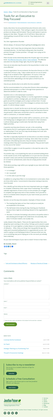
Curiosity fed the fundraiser (12, 340)
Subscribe (11, 373)
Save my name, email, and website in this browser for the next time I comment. (23, 320)
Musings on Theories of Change (39, 263)
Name (5, 301)
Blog (10, 12)
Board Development (22, 22)
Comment (6, 284)
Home (6, 12)
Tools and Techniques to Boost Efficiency (16, 263)
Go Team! (7, 344)
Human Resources (31, 22)
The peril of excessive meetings (13, 353)
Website (5, 314)
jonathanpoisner (12, 22)
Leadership (39, 22)
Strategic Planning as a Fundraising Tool (16, 348)
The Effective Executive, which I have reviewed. (22, 60)
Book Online (12, 387)
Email (5, 307)
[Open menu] (48, 3)
